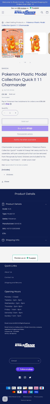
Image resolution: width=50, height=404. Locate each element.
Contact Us (9, 277)
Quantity (5, 108)
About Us (8, 272)
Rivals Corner (16, 396)
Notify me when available (25, 140)
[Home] (3, 22)
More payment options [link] (25, 134)
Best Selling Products (15, 22)
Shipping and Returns (13, 283)
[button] (2, 12)
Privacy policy (38, 396)
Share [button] (6, 181)
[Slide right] (30, 62)
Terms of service (26, 400)
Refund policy (27, 396)
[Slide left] (19, 62)
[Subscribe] (38, 361)
